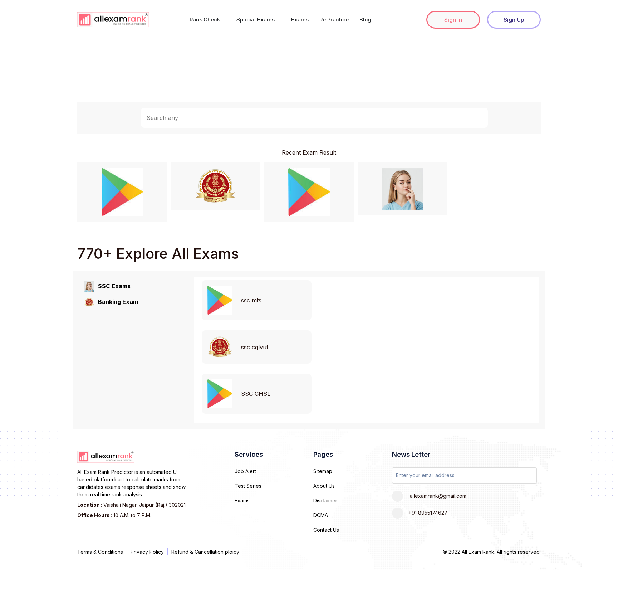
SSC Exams (114, 286)
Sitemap (322, 471)
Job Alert (245, 471)
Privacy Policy (147, 552)
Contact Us (326, 530)
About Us (324, 486)
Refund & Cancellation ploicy (205, 552)
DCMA (320, 515)
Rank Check (205, 19)
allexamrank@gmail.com (437, 496)
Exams (300, 19)
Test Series (248, 486)
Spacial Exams (256, 19)
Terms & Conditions (100, 552)
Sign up (514, 19)
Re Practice (334, 19)
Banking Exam (118, 301)
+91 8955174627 (427, 513)
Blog (365, 19)
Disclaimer (325, 500)
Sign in (453, 19)
